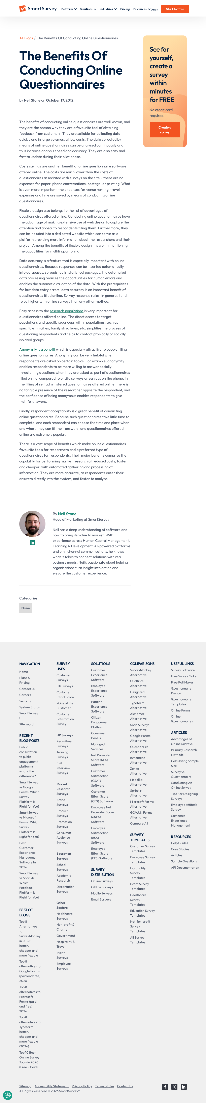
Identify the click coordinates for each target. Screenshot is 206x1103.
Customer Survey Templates (142, 848)
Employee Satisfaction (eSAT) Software (99, 835)
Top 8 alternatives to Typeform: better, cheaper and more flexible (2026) (29, 1031)
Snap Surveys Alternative (139, 727)
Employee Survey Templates (142, 859)
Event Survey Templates (139, 886)
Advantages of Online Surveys (182, 741)
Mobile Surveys (102, 893)
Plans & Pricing (24, 680)
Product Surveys (62, 813)
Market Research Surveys (63, 789)
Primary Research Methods (184, 752)
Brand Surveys (62, 802)
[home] (40, 9)
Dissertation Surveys (65, 889)
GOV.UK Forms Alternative (141, 814)
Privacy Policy (82, 1086)
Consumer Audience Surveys (64, 837)
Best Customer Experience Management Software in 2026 (29, 855)
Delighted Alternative (138, 694)
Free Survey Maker (184, 676)
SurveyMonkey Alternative (140, 672)
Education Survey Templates (142, 913)
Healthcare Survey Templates (138, 900)
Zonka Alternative (138, 770)
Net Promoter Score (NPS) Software (101, 760)
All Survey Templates (137, 939)
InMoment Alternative (138, 760)
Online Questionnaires (182, 718)
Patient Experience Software (99, 706)
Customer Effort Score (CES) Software (102, 796)
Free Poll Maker (182, 682)
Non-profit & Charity (65, 926)
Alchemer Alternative (138, 716)
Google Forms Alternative (140, 738)
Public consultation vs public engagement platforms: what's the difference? (28, 761)
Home (23, 672)
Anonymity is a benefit (37, 349)
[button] (69, 9)
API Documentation (185, 867)
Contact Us (125, 1086)
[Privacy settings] (7, 1095)
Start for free (175, 9)
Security (25, 701)
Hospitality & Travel (66, 944)
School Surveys (62, 867)
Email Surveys (101, 899)
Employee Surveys (64, 966)
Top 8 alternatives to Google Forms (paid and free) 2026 (29, 971)
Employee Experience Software (99, 690)
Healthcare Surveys (65, 916)
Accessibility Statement (52, 1086)
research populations (66, 310)
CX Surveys (65, 686)
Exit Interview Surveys (63, 768)
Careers (25, 695)
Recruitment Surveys (66, 743)
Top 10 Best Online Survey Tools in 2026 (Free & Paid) (29, 1059)
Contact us (27, 689)
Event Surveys (62, 955)
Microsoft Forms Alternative (142, 804)
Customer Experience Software (99, 675)
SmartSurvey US (28, 715)
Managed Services (98, 746)
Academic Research (64, 877)
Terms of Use (104, 1086)
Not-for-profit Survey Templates (140, 926)
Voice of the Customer (65, 705)
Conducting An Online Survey (181, 785)
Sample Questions (184, 861)
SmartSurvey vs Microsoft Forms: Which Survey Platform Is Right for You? (29, 824)
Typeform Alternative (138, 705)
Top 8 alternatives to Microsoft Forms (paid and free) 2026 (29, 999)
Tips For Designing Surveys (184, 796)
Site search (27, 724)
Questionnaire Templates (181, 701)
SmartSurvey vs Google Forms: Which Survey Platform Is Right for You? (29, 794)
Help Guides (179, 843)
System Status (29, 707)
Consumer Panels (98, 735)
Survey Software (183, 670)
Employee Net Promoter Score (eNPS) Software (102, 814)
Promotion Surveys (64, 824)
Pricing (125, 9)
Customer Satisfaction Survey (65, 719)
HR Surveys (65, 735)
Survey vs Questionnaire (181, 774)
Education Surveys (64, 856)
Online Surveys (102, 881)
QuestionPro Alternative (139, 749)
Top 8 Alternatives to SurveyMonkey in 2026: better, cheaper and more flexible (29, 938)
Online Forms (181, 710)
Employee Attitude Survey (184, 807)
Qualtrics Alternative (138, 683)
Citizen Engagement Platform (100, 722)
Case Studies (180, 849)
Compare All (139, 823)
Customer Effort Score (65, 694)
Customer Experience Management (180, 820)
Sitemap (25, 1086)
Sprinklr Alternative (138, 792)
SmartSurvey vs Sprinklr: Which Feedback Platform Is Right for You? (29, 885)
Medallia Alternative (138, 782)
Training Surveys (62, 754)
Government (66, 936)
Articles (176, 855)
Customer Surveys (64, 677)
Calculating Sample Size (185, 763)
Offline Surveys (102, 887)
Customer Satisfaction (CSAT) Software (99, 778)
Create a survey (165, 129)
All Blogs (26, 38)
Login (154, 9)
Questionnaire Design (181, 690)
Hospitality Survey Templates (138, 873)
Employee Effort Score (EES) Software (101, 853)
